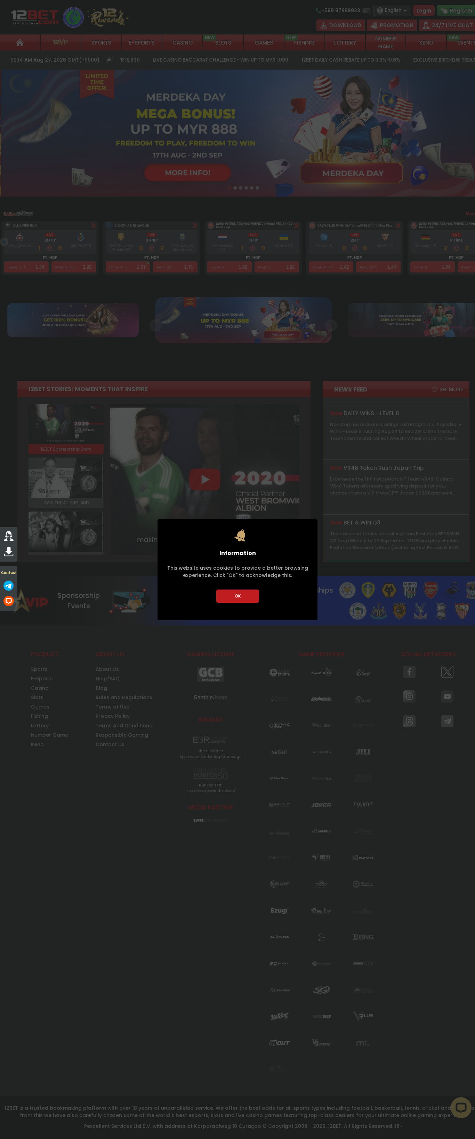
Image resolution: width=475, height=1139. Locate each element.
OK (238, 596)
